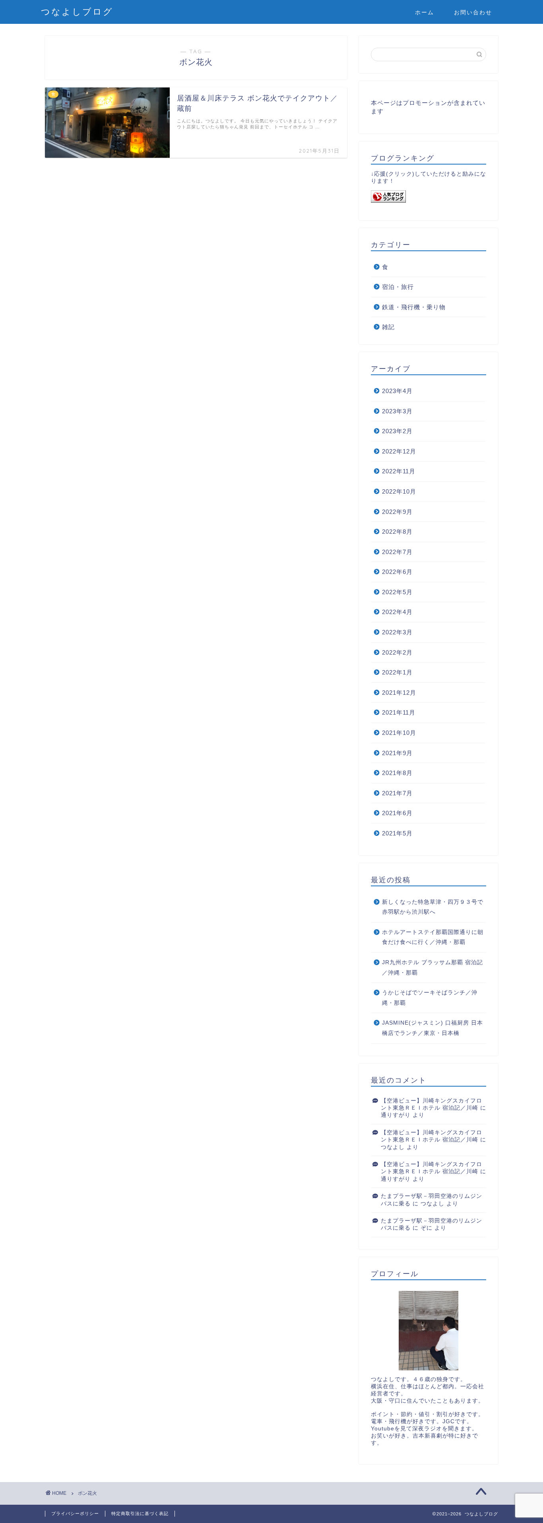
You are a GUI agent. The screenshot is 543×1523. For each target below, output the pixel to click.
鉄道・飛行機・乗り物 (414, 307)
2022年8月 (397, 531)
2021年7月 (397, 793)
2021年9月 (397, 753)
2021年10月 (399, 732)
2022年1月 (397, 672)
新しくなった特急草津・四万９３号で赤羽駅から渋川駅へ (432, 907)
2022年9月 (397, 511)
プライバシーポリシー (75, 1513)
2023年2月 (397, 431)
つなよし (393, 1147)
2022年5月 (397, 592)
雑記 (388, 327)
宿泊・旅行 (398, 286)
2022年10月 (399, 491)
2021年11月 (398, 712)
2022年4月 (397, 611)
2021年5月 (397, 833)
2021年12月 (399, 692)
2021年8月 (397, 772)
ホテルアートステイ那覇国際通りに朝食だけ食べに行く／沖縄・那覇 (432, 937)
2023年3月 (397, 411)
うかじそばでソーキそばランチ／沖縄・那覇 (429, 998)
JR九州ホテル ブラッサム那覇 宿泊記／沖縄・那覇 (432, 967)
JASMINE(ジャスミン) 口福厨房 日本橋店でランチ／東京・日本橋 (432, 1028)
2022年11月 (398, 471)
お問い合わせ (473, 12)
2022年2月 (397, 652)
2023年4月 (397, 391)
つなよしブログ (77, 11)
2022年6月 (397, 571)
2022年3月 (397, 632)
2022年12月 (399, 451)
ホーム (424, 12)
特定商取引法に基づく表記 (140, 1513)
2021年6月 (397, 813)
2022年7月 (397, 551)
